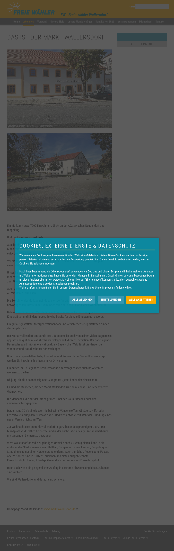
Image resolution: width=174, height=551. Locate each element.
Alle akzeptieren (141, 299)
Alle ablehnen (82, 299)
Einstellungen (111, 299)
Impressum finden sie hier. (117, 287)
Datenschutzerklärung (81, 287)
